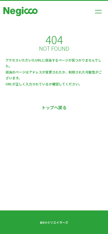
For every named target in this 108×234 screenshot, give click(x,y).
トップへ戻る (54, 107)
